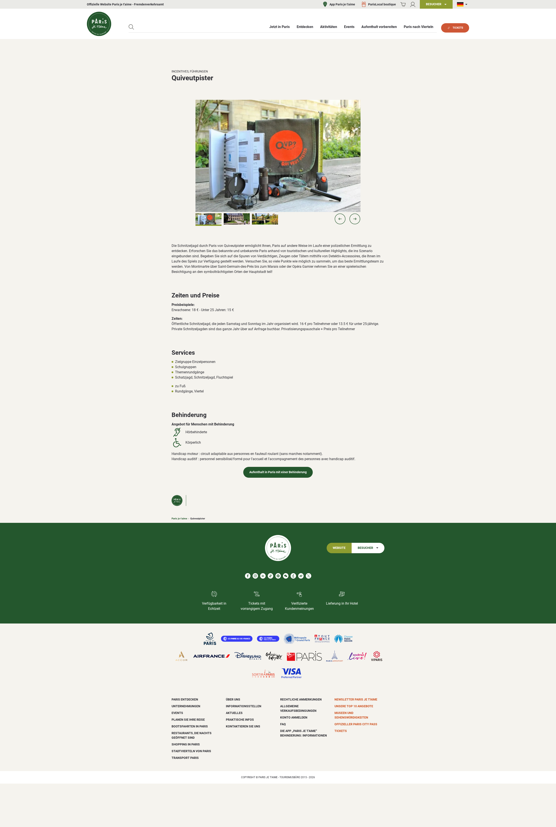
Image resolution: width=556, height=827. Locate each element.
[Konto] (412, 4)
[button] (340, 219)
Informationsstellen (243, 706)
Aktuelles (234, 713)
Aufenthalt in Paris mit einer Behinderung (278, 472)
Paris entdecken (185, 699)
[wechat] (285, 576)
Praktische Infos (240, 719)
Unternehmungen (186, 706)
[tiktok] (270, 576)
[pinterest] (278, 576)
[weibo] (301, 576)
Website (339, 548)
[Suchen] (131, 27)
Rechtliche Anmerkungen (301, 699)
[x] (308, 576)
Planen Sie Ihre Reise (188, 719)
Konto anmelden (293, 717)
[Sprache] (463, 4)
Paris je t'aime (179, 518)
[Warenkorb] (403, 4)
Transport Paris (185, 758)
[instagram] (255, 576)
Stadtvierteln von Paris (191, 751)
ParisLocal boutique (382, 4)
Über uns (233, 699)
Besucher (365, 548)
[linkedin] (263, 576)
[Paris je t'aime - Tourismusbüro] (99, 24)
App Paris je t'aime (342, 4)
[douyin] (293, 576)
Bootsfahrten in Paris (190, 726)
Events (177, 713)
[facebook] (247, 576)
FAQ (283, 724)
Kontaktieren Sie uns (243, 726)
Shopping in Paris (186, 744)
